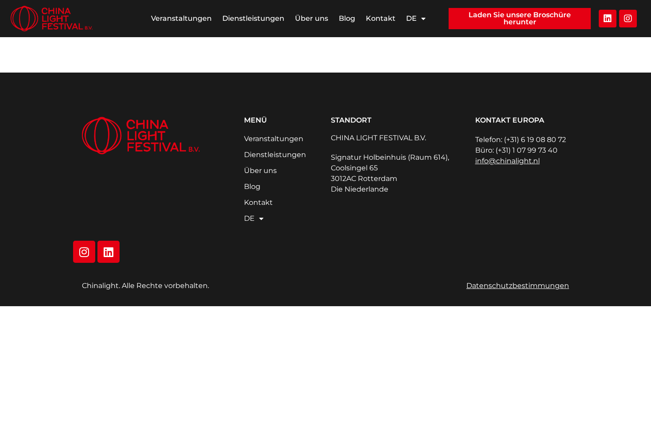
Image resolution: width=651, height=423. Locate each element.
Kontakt (380, 18)
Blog (347, 18)
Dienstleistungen (253, 18)
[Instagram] (628, 18)
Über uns (311, 18)
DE (411, 18)
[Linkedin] (607, 18)
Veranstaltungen (181, 18)
